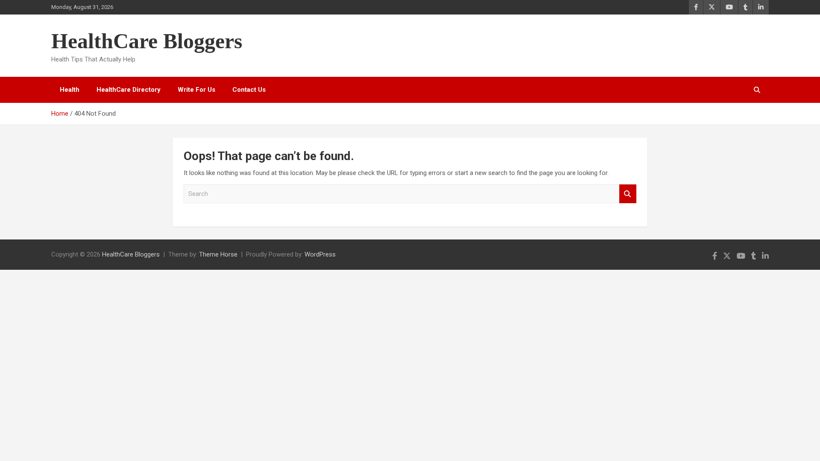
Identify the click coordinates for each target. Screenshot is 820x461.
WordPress (320, 254)
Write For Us (196, 89)
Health (69, 89)
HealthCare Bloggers (146, 41)
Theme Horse (218, 254)
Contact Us (249, 89)
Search (627, 194)
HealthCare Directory (129, 89)
